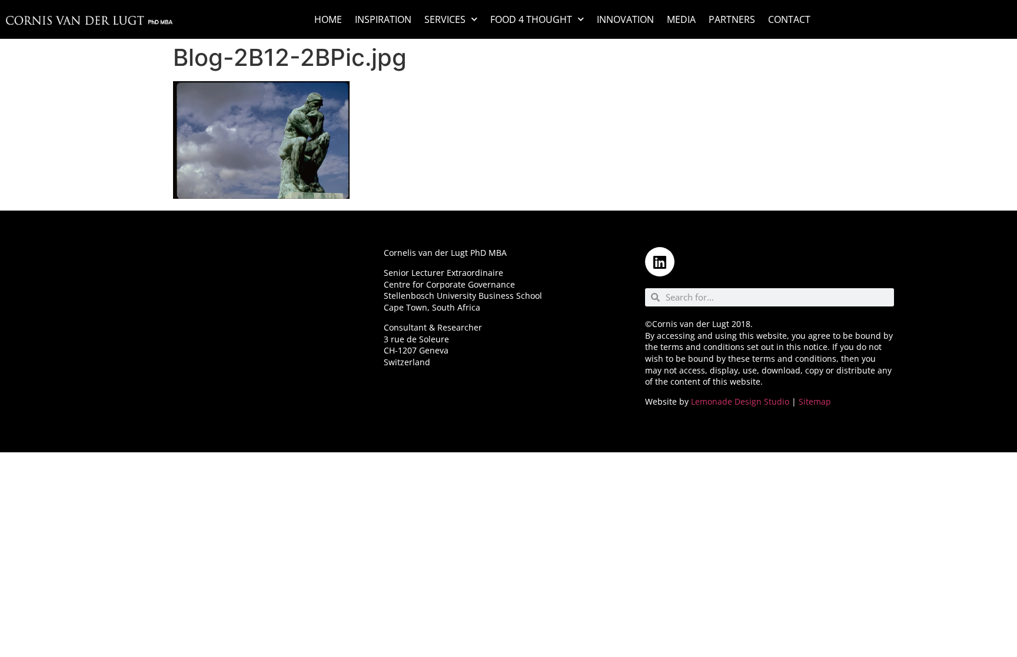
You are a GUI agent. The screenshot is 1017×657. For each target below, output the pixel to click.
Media (681, 19)
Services (445, 19)
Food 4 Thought (531, 19)
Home (328, 19)
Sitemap (815, 401)
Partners (732, 19)
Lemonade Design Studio (740, 401)
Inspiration (383, 19)
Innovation (625, 19)
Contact (789, 19)
